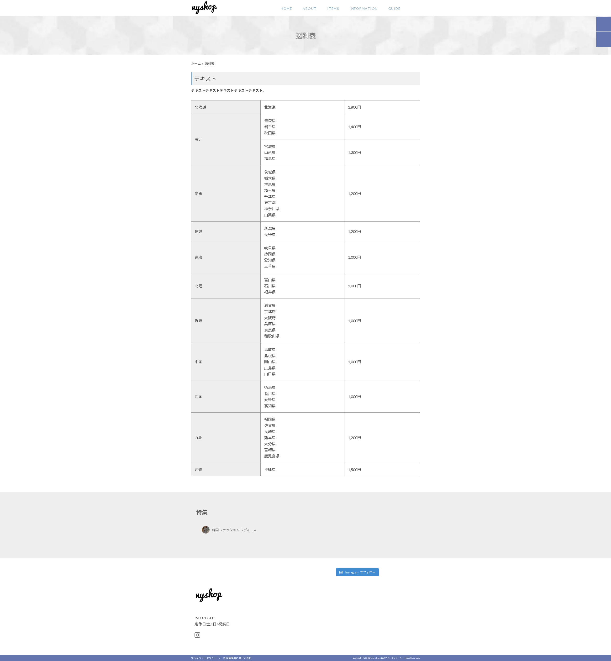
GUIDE (394, 8)
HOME (286, 8)
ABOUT (310, 8)
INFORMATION (364, 8)
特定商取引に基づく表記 (237, 658)
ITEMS (333, 8)
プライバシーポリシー (204, 658)
